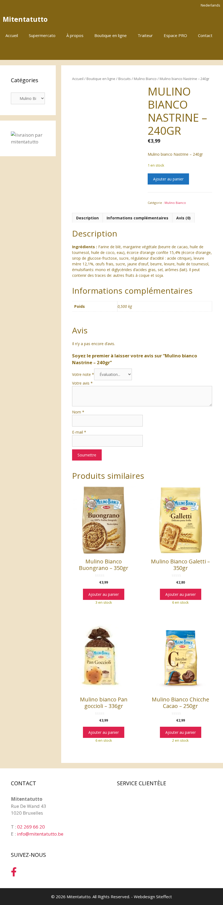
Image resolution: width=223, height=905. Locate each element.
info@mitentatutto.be (40, 834)
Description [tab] (87, 217)
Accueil (11, 35)
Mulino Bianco (145, 78)
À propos (74, 35)
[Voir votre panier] (216, 52)
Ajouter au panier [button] (103, 594)
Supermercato (42, 35)
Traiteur (145, 35)
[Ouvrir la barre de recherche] (201, 52)
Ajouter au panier (168, 179)
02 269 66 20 (31, 827)
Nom (78, 412)
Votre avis (82, 383)
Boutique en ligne (110, 35)
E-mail (79, 432)
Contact (205, 35)
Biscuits (124, 78)
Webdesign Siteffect (153, 896)
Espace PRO (175, 35)
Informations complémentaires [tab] (137, 217)
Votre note (83, 374)
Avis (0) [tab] (183, 217)
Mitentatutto (25, 19)
